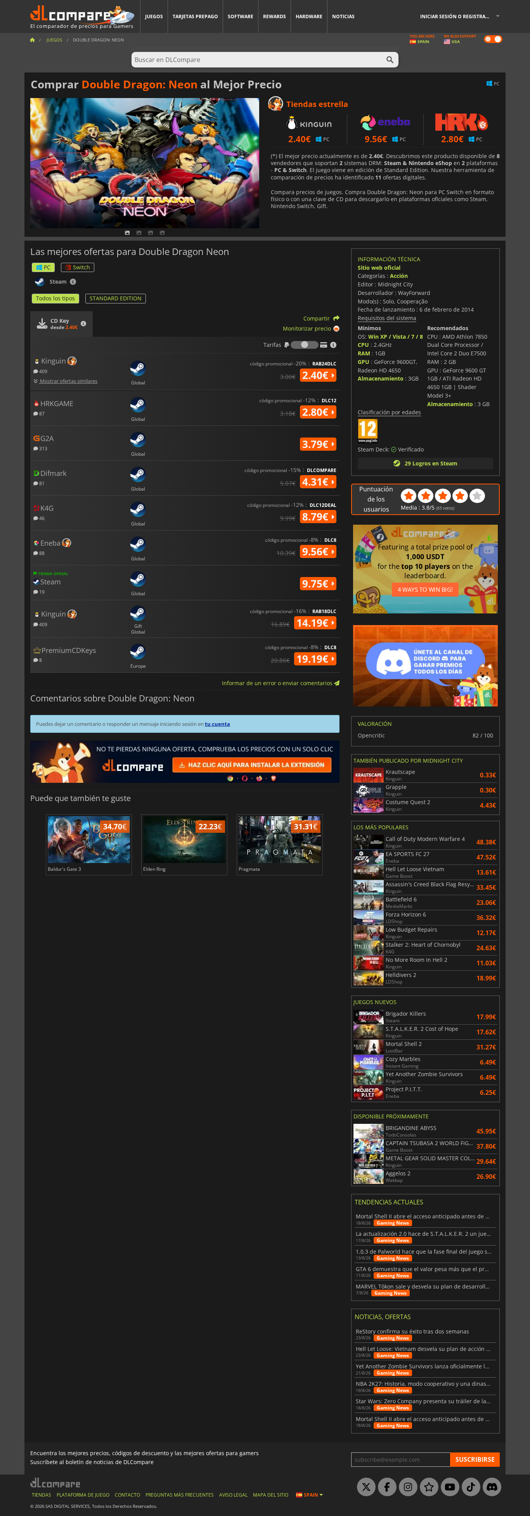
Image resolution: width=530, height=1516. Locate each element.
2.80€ (316, 412)
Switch (81, 267)
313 (42, 448)
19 (41, 591)
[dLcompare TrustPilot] (427, 1487)
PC (47, 267)
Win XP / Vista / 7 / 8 (395, 336)
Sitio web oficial (379, 267)
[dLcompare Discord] (490, 1487)
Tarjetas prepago (195, 16)
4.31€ (316, 481)
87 (41, 413)
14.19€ (313, 622)
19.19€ (313, 658)
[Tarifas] (304, 345)
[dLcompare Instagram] (406, 1487)
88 (41, 553)
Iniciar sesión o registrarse (457, 16)
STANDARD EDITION (116, 298)
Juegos (154, 16)
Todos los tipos (55, 298)
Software (240, 16)
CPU (363, 344)
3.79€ (316, 444)
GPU (363, 361)
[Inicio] (32, 40)
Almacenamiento (381, 378)
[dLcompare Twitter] (364, 1487)
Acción (399, 275)
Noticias (343, 16)
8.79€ (316, 516)
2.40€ (316, 375)
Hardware (309, 16)
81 (41, 483)
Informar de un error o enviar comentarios (278, 683)
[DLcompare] (55, 1482)
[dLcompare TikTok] (469, 1487)
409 (42, 371)
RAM (364, 353)
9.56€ (316, 551)
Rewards (274, 16)
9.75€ (316, 583)
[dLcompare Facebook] (385, 1487)
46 (41, 518)
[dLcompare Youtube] (448, 1487)
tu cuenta (217, 723)
